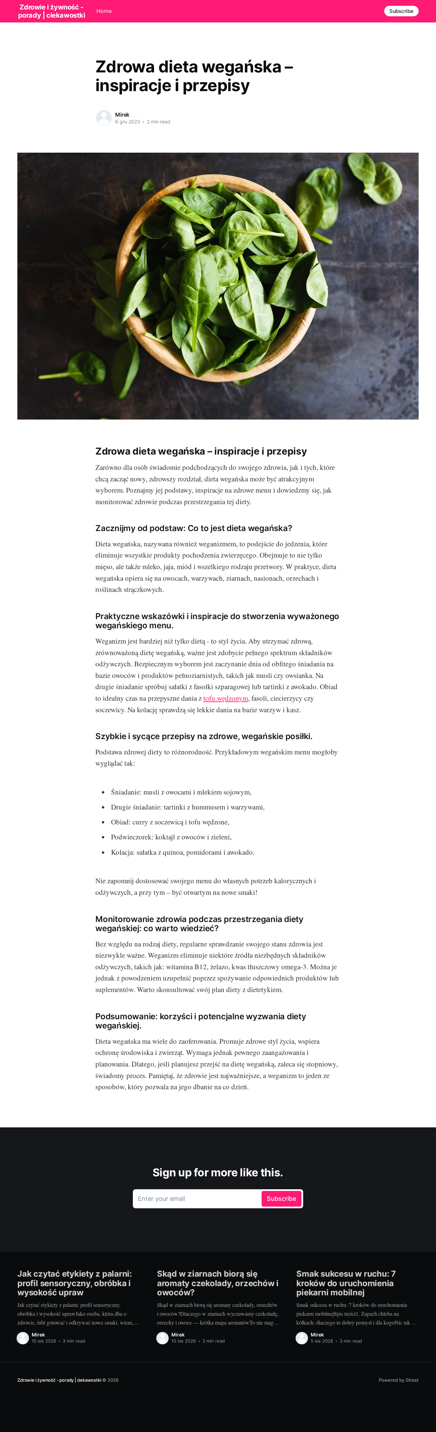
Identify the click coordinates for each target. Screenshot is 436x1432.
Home (104, 10)
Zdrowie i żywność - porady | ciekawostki (59, 1380)
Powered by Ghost (399, 1380)
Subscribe (401, 11)
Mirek (122, 114)
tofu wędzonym (225, 698)
